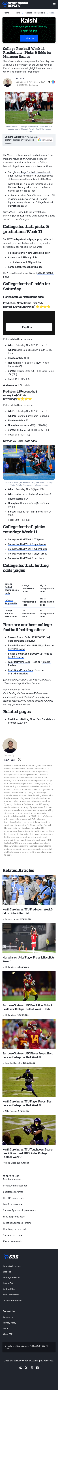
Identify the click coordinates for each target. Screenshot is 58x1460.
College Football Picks (35, 12)
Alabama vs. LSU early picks (23, 257)
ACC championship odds (47, 613)
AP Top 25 (18, 215)
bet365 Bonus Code (18, 653)
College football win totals (28, 588)
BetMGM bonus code (13, 1197)
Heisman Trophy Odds (11, 602)
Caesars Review (26, 640)
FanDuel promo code (14, 1216)
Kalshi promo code (12, 1241)
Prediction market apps (15, 1185)
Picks (17, 12)
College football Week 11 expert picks (27, 548)
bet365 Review (16, 657)
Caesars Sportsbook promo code (19, 1210)
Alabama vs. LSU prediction (27, 262)
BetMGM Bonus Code (19, 645)
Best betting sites (12, 1179)
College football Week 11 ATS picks (26, 539)
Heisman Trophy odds (19, 187)
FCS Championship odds (29, 601)
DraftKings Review (18, 673)
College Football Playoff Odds (11, 613)
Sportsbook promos (13, 1191)
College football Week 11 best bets (26, 558)
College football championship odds (12, 588)
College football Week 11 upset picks (27, 544)
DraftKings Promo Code (20, 670)
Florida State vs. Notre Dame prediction (29, 252)
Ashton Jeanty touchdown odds (25, 266)
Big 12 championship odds (47, 601)
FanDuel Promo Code (19, 661)
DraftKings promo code (15, 1228)
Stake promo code (12, 1235)
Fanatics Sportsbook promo (17, 1222)
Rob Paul (19, 78)
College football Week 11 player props (27, 553)
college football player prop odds (30, 239)
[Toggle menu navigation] (54, 4)
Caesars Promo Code (19, 637)
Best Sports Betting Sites (21, 719)
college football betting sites (27, 627)
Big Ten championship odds (47, 588)
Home (6, 12)
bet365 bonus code (12, 1204)
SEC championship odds (29, 613)
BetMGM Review (16, 648)
